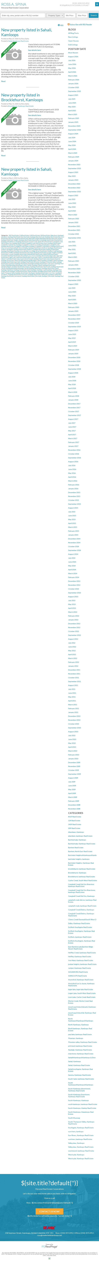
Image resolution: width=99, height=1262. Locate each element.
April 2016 (72, 477)
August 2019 (73, 330)
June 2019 (72, 334)
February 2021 (73, 261)
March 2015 (72, 527)
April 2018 (72, 388)
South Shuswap (74, 1118)
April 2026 (72, 72)
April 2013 (72, 608)
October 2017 (73, 411)
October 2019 (73, 323)
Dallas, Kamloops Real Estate (79, 923)
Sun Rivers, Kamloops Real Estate (80, 1135)
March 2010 (72, 751)
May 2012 (72, 651)
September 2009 (74, 774)
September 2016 (74, 458)
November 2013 (74, 585)
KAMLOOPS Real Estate (77, 976)
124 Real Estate (74, 820)
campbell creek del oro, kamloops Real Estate (36, 245)
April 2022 (72, 211)
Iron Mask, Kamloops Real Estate (80, 960)
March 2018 (72, 392)
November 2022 (74, 188)
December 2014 (74, 539)
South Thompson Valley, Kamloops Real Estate (14, 273)
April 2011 (72, 701)
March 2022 (72, 215)
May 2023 (72, 176)
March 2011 (72, 705)
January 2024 (73, 161)
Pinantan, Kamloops (75, 1038)
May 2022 (72, 207)
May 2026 (72, 68)
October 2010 (73, 724)
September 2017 (74, 415)
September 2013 (74, 593)
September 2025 (74, 91)
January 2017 (73, 446)
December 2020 (74, 269)
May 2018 (72, 384)
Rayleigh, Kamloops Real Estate (80, 1050)
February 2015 (73, 531)
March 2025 (72, 114)
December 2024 (74, 126)
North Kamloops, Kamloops (78, 1025)
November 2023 (74, 164)
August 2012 (73, 639)
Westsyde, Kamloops (76, 1155)
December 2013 (74, 581)
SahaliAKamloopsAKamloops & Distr (82, 1057)
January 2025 (73, 122)
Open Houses (73, 41)
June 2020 (72, 292)
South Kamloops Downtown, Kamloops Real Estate (79, 1095)
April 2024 (72, 149)
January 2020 (73, 311)
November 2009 (74, 766)
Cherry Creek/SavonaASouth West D (82, 919)
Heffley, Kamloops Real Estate (79, 956)
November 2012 (74, 627)
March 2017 (72, 438)
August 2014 (73, 554)
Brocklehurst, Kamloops (77, 873)
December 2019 (74, 315)
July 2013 (71, 600)
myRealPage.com (49, 1246)
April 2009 (72, 793)
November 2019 (74, 319)
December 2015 (74, 492)
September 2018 (74, 369)
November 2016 (74, 450)
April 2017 (72, 434)
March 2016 (72, 481)
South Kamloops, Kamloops (78, 1100)
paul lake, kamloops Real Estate (80, 1034)
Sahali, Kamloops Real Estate (79, 1065)
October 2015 (73, 500)
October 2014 (73, 546)
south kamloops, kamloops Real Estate (82, 1104)
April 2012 (72, 654)
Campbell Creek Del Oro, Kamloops (81, 896)
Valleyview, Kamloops (76, 1143)
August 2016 (73, 461)
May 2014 (72, 566)
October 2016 (73, 454)
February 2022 (73, 218)
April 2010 (72, 747)
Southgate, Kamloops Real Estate (81, 1128)
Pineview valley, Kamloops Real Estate (82, 1042)
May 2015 (72, 519)
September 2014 (74, 550)
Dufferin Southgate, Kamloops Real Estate (14, 249)
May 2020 (72, 296)
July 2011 (71, 689)
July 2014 (71, 558)
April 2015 (72, 523)
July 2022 (71, 199)
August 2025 (73, 95)
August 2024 (73, 134)
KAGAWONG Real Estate (78, 972)
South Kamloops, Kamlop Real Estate (82, 1108)
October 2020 (73, 276)
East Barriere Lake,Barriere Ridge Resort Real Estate (80, 948)
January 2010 (73, 759)
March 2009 (72, 797)
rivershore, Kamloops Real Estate (80, 1054)
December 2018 (74, 357)
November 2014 (74, 542)
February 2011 (73, 708)
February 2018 (73, 396)
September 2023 (74, 168)
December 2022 (74, 184)
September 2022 (74, 191)
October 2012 (73, 631)
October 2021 (73, 234)
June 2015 (72, 515)
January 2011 (73, 712)
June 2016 (72, 469)
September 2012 (74, 635)
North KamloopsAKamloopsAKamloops (80, 1020)
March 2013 (72, 612)
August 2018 (73, 373)
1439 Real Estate (74, 824)
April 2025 (72, 110)
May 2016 (72, 473)
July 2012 (71, 643)
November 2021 (74, 230)
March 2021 (72, 257)
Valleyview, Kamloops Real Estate (80, 1147)
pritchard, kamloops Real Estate (80, 1046)
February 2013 (73, 616)
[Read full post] (13, 54)
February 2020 (73, 307)
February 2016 (73, 485)
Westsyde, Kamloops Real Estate (80, 1158)
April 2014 (72, 569)
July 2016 (71, 465)
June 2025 (72, 103)
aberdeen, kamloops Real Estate (80, 836)
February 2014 (73, 577)
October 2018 (73, 365)
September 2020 (74, 280)
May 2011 (72, 697)
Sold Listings (73, 45)
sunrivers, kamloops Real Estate (80, 1139)
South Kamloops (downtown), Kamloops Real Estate (79, 1090)
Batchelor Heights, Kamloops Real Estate (19, 240)
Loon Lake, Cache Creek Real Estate (81, 997)
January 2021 (73, 265)
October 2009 (73, 770)
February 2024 (73, 157)
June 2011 (72, 693)
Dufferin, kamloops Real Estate (79, 937)
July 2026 (71, 60)
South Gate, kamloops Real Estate (81, 1079)
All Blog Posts (73, 33)
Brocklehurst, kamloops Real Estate (81, 877)
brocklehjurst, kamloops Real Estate (81, 869)
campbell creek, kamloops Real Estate (82, 906)
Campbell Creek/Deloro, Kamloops (81, 910)
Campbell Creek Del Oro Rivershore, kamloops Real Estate (81, 891)
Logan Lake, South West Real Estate (82, 993)
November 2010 (74, 720)
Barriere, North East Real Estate (80, 851)
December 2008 (74, 805)
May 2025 (72, 107)
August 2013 (73, 596)
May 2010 (72, 743)
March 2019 (72, 346)
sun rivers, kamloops (75, 1131)
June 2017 (72, 427)
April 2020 (72, 299)
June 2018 (72, 380)
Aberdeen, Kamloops (76, 832)
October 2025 (73, 87)
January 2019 (73, 353)
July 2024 (71, 137)
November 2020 (74, 272)
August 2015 (73, 508)
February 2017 (73, 442)
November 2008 (74, 809)
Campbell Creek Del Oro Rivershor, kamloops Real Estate (81, 885)
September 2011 (74, 681)
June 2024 (72, 141)
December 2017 (74, 404)
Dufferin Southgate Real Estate (80, 927)
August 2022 (73, 195)
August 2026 (73, 56)
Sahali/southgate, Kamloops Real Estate (13, 266)
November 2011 (74, 674)
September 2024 (74, 130)
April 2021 (72, 253)
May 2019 (72, 338)
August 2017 (73, 419)
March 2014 (72, 573)
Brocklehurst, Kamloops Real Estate (20, 106)
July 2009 (71, 782)
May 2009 (72, 789)
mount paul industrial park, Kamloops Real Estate (32, 259)
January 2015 (73, 535)
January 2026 (73, 83)
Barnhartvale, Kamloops (77, 840)
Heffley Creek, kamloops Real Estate (82, 953)
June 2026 (72, 64)
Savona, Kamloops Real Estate (79, 1075)
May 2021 (72, 249)
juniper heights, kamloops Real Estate (82, 964)
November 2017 (74, 407)
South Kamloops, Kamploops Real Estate (39, 271)
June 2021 (72, 245)
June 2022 (72, 203)
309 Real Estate (74, 828)
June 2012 (72, 647)
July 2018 (71, 377)
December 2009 (74, 762)
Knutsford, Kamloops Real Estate (80, 980)
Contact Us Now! (49, 1211)
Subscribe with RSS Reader (81, 24)
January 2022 (73, 222)
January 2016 (73, 488)
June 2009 (72, 786)
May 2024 (72, 145)
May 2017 (72, 431)
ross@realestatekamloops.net (74, 5)
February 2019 (73, 350)
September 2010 (74, 728)
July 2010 (71, 735)
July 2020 (71, 288)
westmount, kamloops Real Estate (81, 1151)
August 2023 (73, 172)
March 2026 (72, 76)
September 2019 (74, 326)
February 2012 (73, 662)
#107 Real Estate (74, 817)
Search (94, 15)
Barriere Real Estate (75, 847)
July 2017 (71, 423)
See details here (34, 50)
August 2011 (73, 685)
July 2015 (71, 512)
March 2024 (72, 153)
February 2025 (73, 118)
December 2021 (74, 226)
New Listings (73, 37)
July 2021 (71, 242)
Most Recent (73, 53)
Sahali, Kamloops (74, 1061)
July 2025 (71, 99)
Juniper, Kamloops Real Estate (79, 968)
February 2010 (73, 755)
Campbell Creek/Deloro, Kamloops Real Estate (49, 246)
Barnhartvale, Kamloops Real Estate (81, 844)
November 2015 (74, 496)
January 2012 (73, 666)
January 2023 (73, 180)
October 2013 (73, 589)
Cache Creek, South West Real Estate (82, 880)
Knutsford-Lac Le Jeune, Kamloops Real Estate (35, 256)
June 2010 (72, 739)
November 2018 (74, 361)
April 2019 (72, 342)
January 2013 (73, 620)
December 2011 (74, 670)
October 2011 (73, 678)
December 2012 (74, 624)
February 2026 (73, 80)
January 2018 (73, 400)
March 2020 (72, 303)
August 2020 (73, 284)
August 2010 (73, 732)
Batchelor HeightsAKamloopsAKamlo (82, 855)
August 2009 (73, 778)
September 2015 (74, 504)
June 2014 (72, 562)
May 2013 (72, 604)
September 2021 (74, 238)
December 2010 (74, 716)
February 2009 (73, 801)
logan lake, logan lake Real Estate (80, 989)
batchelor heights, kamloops (78, 859)
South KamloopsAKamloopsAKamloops (80, 1084)
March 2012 (72, 658)
